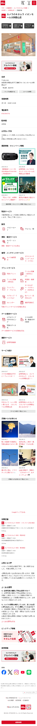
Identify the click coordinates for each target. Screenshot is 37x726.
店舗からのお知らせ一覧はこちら (18, 479)
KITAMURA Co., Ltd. (15, 713)
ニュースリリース (25, 698)
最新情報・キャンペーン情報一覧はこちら (18, 204)
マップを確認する (9, 91)
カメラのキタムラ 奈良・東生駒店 (15, 548)
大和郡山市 (11, 10)
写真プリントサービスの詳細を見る (14, 307)
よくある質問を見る (8, 621)
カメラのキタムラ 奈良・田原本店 (15, 535)
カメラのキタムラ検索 (20, 8)
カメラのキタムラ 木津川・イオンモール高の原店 (20, 523)
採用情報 (18, 700)
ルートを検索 (27, 91)
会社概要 (11, 700)
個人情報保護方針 (11, 698)
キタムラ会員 (29, 2)
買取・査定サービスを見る (11, 246)
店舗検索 (23, 1)
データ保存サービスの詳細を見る (13, 331)
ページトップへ (30, 692)
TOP (3, 8)
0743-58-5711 (6, 113)
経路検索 (18, 722)
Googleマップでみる (18, 512)
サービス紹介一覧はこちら (18, 411)
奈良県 (4, 10)
